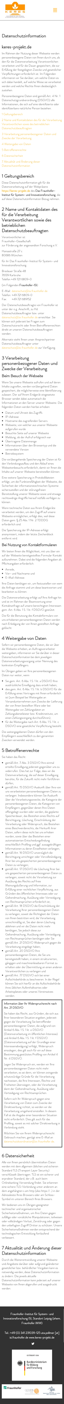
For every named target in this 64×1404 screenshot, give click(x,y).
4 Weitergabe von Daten (16, 144)
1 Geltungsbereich (12, 114)
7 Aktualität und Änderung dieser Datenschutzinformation (21, 163)
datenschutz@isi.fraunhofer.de (29, 291)
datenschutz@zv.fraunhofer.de (20, 317)
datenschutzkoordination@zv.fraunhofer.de (29, 1141)
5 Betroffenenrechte (14, 150)
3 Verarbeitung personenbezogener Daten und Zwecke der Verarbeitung (29, 136)
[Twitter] (32, 1343)
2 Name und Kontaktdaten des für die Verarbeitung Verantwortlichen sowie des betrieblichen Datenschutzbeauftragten (32, 124)
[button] (55, 10)
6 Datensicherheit (12, 156)
